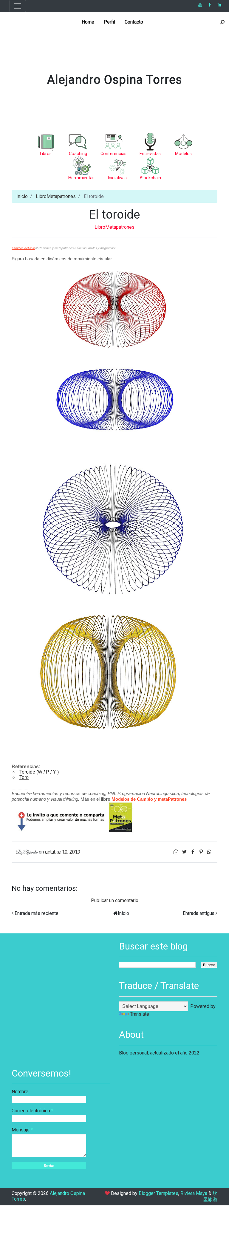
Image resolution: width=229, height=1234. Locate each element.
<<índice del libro (23, 248)
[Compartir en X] (185, 852)
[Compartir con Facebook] (193, 852)
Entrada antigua (198, 913)
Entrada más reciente (36, 913)
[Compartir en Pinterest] (201, 852)
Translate (139, 1014)
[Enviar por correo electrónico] (176, 852)
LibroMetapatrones (56, 196)
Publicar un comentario (114, 900)
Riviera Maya (193, 1193)
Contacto (134, 22)
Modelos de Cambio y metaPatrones (149, 799)
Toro (24, 777)
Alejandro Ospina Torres (114, 80)
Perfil (109, 22)
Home (88, 22)
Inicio (22, 196)
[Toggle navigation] (17, 6)
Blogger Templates (158, 1193)
